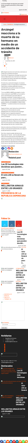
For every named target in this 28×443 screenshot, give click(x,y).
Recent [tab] (3, 228)
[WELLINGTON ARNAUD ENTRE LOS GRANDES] (8, 396)
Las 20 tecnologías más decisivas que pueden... (12, 165)
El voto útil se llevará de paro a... (24, 256)
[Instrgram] (17, 20)
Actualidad (4, 162)
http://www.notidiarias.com (15, 154)
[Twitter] (17, 18)
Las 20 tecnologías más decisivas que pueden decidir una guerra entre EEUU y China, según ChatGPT (12, 5)
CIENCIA (9, 162)
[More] (11, 148)
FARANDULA (10, 24)
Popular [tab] (6, 228)
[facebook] (17, 17)
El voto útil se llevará (24, 386)
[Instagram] (8, 148)
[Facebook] (2, 148)
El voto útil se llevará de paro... (12, 176)
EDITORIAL (18, 281)
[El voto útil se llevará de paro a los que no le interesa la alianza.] (11, 382)
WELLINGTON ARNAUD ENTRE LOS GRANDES (12, 187)
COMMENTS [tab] (11, 228)
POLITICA (3, 172)
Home (5, 24)
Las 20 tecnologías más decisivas (22, 373)
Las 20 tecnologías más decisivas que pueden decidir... (22, 237)
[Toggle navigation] (4, 19)
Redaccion (11, 57)
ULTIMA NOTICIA (10, 172)
